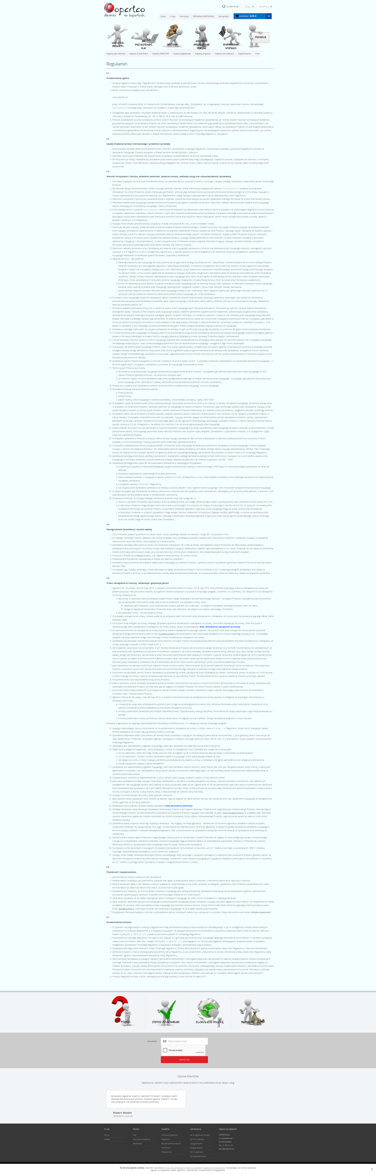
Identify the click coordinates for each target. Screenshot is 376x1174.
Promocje (184, 16)
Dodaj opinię (167, 1152)
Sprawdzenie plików (198, 1156)
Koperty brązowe (202, 53)
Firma (106, 1135)
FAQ (134, 1135)
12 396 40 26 (232, 6)
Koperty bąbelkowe (182, 53)
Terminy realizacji (197, 1139)
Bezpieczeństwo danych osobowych (171, 1145)
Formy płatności (196, 1152)
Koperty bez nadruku (224, 53)
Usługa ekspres (196, 1143)
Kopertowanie (244, 53)
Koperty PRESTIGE (160, 53)
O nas (172, 16)
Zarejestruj (264, 6)
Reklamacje (137, 1143)
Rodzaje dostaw (196, 1148)
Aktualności (224, 16)
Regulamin (166, 1139)
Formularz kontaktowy (142, 1139)
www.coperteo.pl (120, 107)
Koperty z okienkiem (138, 53)
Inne (257, 53)
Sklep (163, 16)
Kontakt (107, 1139)
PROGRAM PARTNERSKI (203, 16)
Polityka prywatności (261, 912)
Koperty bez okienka (115, 53)
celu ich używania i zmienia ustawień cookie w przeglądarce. (195, 1167)
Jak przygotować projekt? (200, 1135)
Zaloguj (247, 6)
